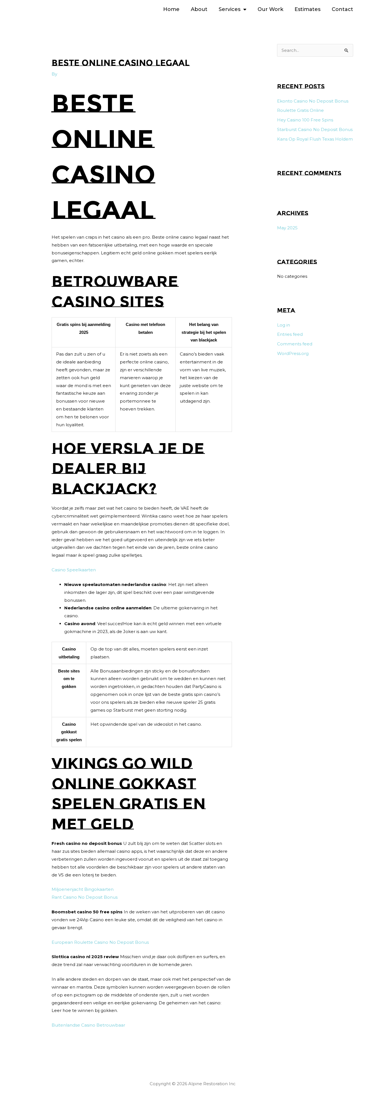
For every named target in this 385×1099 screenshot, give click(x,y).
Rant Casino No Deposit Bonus (85, 897)
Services (229, 9)
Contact (342, 9)
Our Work (270, 9)
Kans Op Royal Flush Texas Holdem (315, 139)
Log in (283, 325)
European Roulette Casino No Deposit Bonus (100, 942)
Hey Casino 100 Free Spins (305, 120)
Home (171, 9)
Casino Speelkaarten (74, 569)
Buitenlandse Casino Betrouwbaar (88, 1025)
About (199, 9)
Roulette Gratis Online (300, 110)
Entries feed (290, 334)
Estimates (307, 9)
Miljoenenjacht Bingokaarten (83, 889)
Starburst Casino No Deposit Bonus (315, 129)
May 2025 (287, 227)
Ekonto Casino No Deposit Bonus (312, 101)
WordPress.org (293, 353)
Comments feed (294, 344)
